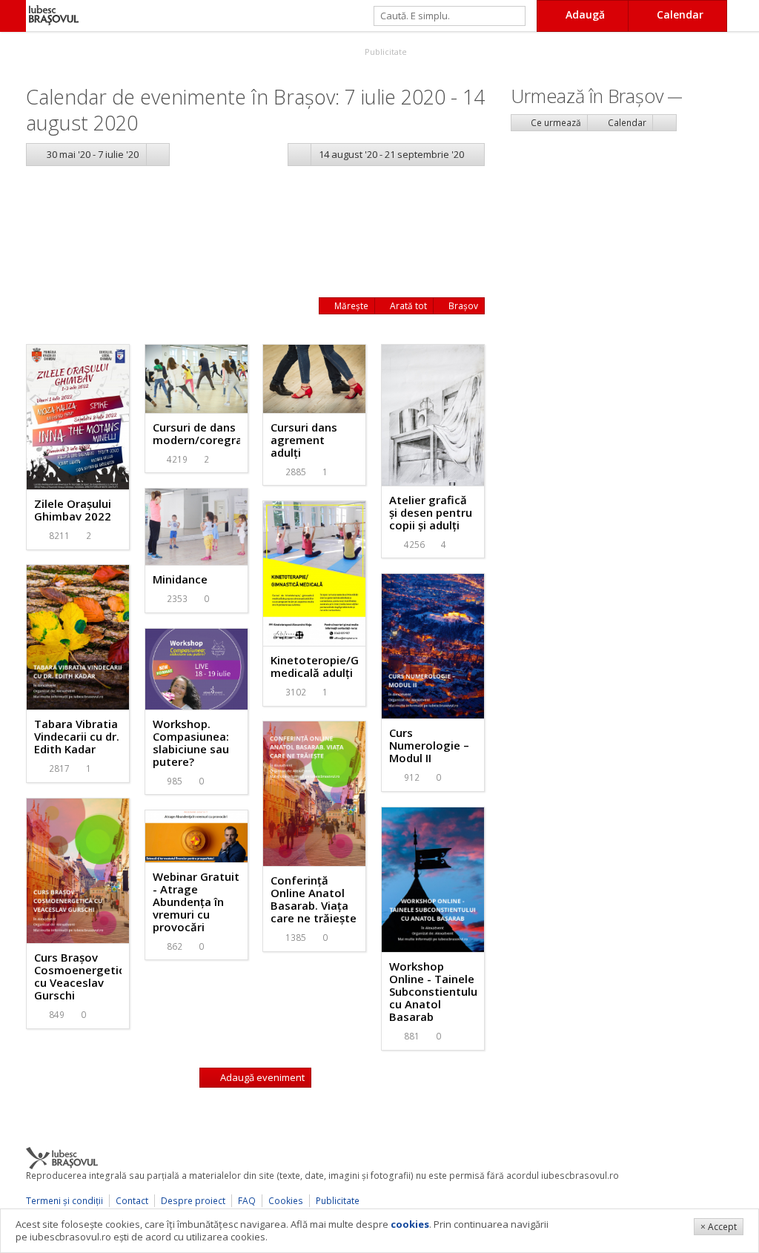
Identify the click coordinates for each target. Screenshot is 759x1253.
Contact (132, 1200)
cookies (410, 1224)
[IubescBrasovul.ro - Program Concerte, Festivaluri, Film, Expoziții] (13, 16)
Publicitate (384, 51)
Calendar (626, 122)
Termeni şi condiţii (64, 1200)
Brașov (462, 306)
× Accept (718, 1226)
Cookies (285, 1200)
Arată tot (407, 306)
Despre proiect (193, 1200)
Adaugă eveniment (261, 1077)
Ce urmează (554, 122)
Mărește (350, 306)
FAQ (247, 1200)
